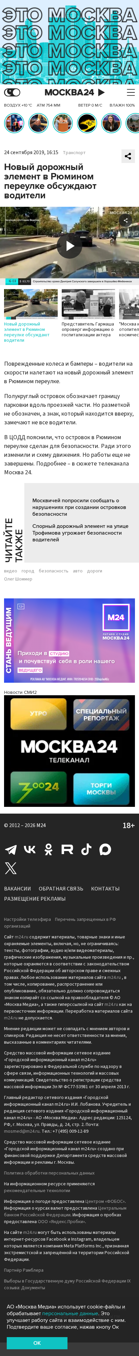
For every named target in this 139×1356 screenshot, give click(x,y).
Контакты (105, 889)
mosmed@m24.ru (21, 1131)
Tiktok (86, 849)
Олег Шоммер (18, 579)
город (28, 571)
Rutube (67, 849)
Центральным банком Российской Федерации (65, 1211)
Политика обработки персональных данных (49, 1173)
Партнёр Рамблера (24, 1270)
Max (105, 849)
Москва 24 (69, 92)
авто (78, 571)
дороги (94, 571)
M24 (41, 825)
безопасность (53, 571)
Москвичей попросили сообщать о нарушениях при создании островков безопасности (79, 507)
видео (10, 571)
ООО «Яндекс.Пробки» (61, 1221)
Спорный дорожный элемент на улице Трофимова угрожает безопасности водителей (80, 533)
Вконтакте (29, 849)
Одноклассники (48, 849)
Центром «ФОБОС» (105, 1201)
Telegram (11, 849)
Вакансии (17, 889)
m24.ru (21, 937)
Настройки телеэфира (27, 919)
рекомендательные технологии (37, 1190)
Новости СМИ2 (20, 692)
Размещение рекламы (35, 899)
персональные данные (70, 1313)
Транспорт (74, 152)
